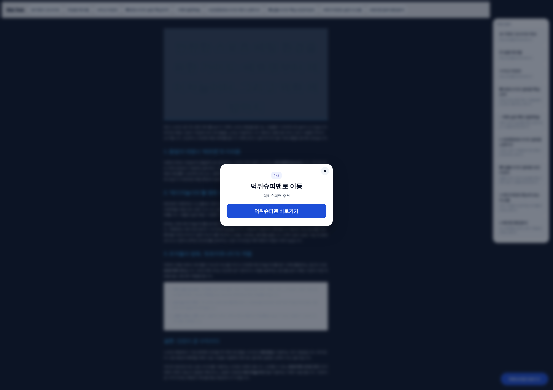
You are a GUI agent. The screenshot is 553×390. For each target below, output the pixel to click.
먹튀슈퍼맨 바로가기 (276, 210)
